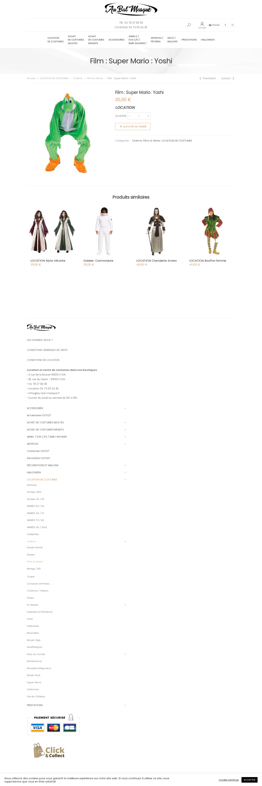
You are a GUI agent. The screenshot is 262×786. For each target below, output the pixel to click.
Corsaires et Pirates (38, 583)
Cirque (31, 576)
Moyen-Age (33, 640)
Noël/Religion (34, 647)
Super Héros (34, 682)
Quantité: (121, 116)
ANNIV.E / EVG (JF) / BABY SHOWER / (138, 40)
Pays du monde (36, 654)
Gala (29, 619)
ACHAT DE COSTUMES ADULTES (76, 40)
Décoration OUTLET (38, 458)
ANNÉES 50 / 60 (35, 506)
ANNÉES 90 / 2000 (37, 527)
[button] (188, 25)
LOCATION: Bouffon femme (207, 261)
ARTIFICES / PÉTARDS (157, 39)
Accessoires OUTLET (39, 415)
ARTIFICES (32, 444)
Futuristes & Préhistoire (40, 612)
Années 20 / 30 (35, 499)
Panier (216, 25)
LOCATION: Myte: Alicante (47, 261)
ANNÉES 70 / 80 (35, 520)
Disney (31, 554)
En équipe (32, 604)
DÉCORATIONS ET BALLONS (42, 465)
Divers (30, 597)
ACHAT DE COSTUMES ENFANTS (96, 40)
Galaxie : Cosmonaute (98, 261)
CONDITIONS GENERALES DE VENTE (47, 350)
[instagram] (232, 25)
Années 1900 (34, 492)
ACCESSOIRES (116, 39)
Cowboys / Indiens (37, 590)
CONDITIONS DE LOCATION (43, 360)
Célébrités (33, 534)
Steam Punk (33, 675)
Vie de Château (36, 696)
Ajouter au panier (135, 126)
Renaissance (34, 661)
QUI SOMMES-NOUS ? (40, 340)
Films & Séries (95, 78)
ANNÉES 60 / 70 (35, 513)
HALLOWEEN (207, 39)
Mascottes (33, 633)
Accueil (31, 78)
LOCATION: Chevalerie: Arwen (156, 261)
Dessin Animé (34, 547)
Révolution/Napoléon (39, 668)
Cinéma (77, 78)
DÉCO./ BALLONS (172, 39)
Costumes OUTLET (38, 451)
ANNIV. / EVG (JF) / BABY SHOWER (47, 437)
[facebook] (225, 25)
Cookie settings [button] (229, 780)
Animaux (32, 485)
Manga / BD (34, 568)
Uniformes (33, 689)
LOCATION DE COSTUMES (56, 39)
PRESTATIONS (189, 39)
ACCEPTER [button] (249, 780)
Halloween (33, 626)
